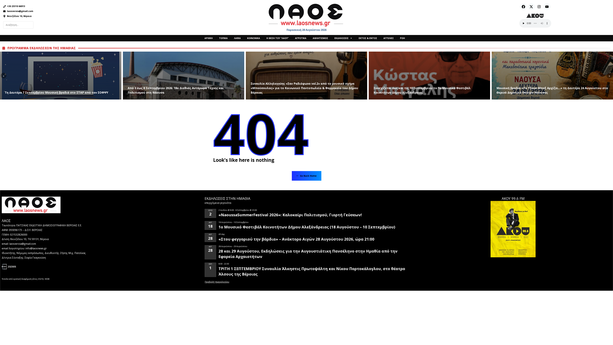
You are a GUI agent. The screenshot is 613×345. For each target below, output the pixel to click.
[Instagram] (539, 6)
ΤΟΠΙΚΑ (223, 38)
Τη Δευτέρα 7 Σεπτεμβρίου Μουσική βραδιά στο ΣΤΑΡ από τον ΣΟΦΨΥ (56, 92)
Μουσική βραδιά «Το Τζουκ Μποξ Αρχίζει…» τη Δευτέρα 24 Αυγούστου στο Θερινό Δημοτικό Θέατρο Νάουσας (552, 90)
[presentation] (3, 75)
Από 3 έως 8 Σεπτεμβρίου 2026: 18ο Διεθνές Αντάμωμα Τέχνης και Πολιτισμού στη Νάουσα (176, 90)
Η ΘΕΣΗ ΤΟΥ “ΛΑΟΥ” (277, 38)
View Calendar (217, 282)
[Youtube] (546, 6)
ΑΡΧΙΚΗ (208, 38)
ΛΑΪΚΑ (237, 38)
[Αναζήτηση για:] (18, 25)
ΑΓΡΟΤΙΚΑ (300, 38)
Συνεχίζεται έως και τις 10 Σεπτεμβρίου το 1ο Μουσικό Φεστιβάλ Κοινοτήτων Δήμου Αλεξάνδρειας (422, 90)
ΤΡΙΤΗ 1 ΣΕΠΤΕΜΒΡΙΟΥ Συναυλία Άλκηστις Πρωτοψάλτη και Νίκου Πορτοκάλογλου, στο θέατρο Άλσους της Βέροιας (312, 271)
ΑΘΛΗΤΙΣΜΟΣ (320, 38)
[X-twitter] (531, 6)
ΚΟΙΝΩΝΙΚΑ (253, 38)
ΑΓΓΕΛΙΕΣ (388, 38)
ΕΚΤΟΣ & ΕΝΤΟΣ (368, 38)
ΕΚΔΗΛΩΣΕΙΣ (341, 38)
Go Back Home (308, 175)
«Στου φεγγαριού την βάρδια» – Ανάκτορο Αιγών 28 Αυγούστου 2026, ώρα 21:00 (296, 239)
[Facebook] (523, 6)
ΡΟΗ (402, 38)
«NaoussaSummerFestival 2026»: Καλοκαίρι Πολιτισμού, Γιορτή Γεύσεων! (290, 214)
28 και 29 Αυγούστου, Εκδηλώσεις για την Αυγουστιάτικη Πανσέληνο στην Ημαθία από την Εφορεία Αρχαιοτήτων (308, 253)
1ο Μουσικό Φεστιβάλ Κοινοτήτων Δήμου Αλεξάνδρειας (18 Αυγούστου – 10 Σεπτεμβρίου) (307, 227)
